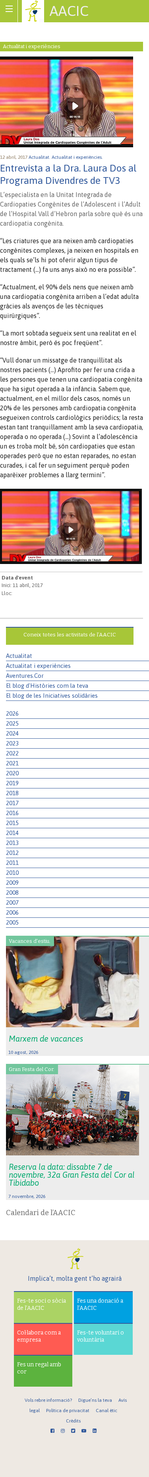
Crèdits (73, 1421)
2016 (12, 813)
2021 (12, 763)
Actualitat (19, 655)
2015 (12, 822)
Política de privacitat (67, 1410)
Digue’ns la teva (95, 1400)
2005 (12, 922)
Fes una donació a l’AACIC (100, 1304)
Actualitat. (40, 157)
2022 (12, 753)
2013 (12, 842)
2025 (12, 723)
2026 (12, 713)
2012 (12, 852)
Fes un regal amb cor (39, 1368)
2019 (12, 783)
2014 (12, 832)
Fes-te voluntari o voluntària (100, 1336)
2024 (12, 733)
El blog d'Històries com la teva (47, 685)
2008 (12, 892)
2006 (12, 912)
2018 (12, 793)
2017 (12, 803)
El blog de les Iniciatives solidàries (52, 695)
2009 (12, 882)
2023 (12, 743)
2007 (12, 902)
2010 (12, 872)
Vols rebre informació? (48, 1400)
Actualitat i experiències (38, 665)
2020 (12, 773)
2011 (12, 862)
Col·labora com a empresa (39, 1336)
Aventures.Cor (25, 675)
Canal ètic (106, 1410)
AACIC (69, 10)
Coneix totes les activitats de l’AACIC (69, 634)
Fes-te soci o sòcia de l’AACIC (41, 1304)
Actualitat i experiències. (78, 157)
